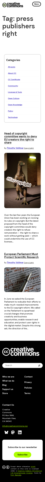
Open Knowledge (15, 105)
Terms (27, 393)
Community (13, 86)
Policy (10, 111)
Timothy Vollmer (15, 148)
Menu (36, 4)
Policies (28, 387)
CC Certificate (14, 79)
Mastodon (13, 432)
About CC (12, 73)
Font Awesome (16, 475)
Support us (7, 389)
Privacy (28, 382)
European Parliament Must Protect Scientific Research (21, 255)
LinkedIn (20, 432)
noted (33, 467)
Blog (4, 385)
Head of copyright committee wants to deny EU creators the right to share (20, 138)
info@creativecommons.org (15, 426)
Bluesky (6, 432)
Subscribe (22, 454)
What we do (8, 380)
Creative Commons (12, 5)
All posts (11, 67)
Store (5, 393)
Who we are (8, 376)
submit (39, 365)
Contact (28, 376)
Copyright (29, 148)
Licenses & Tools (15, 92)
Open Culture (13, 98)
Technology (13, 117)
